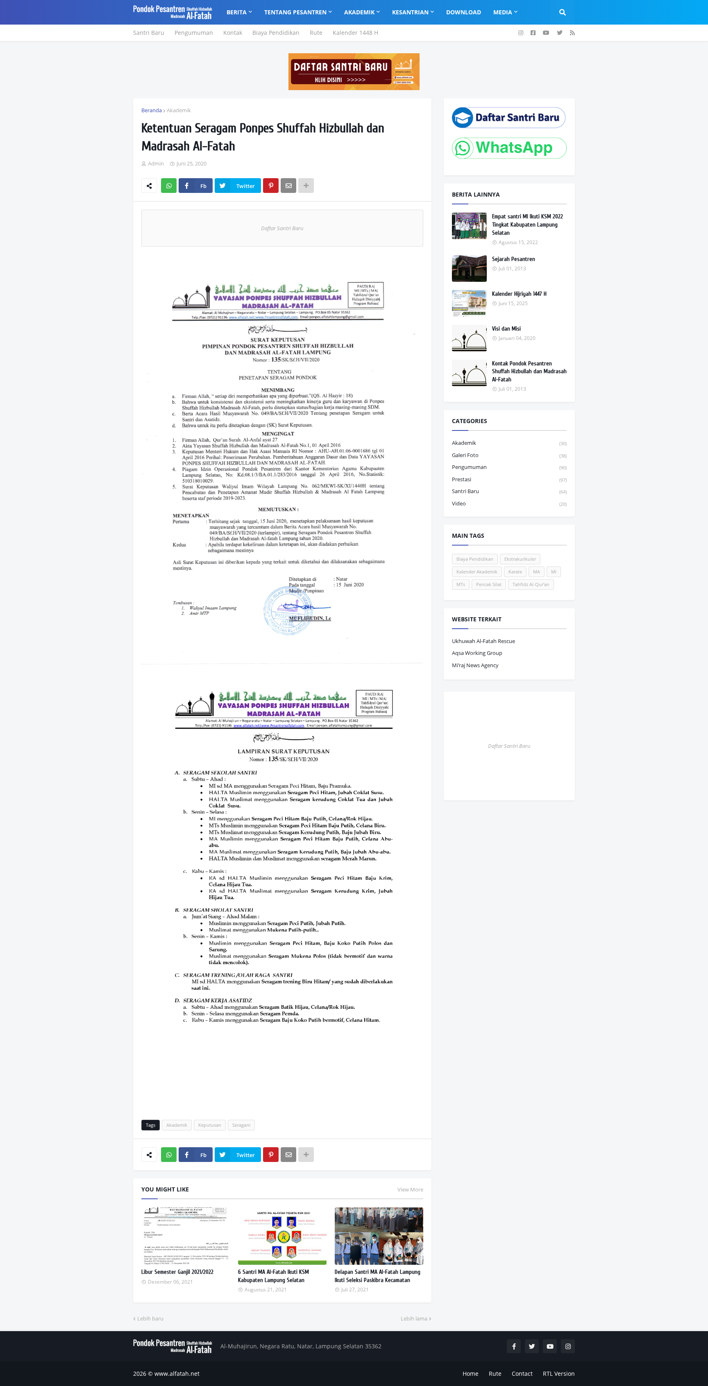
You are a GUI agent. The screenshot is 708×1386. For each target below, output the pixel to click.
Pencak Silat (489, 584)
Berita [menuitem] (237, 12)
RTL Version (559, 1373)
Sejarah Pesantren (513, 259)
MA (536, 571)
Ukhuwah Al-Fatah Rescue (483, 641)
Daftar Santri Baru (282, 228)
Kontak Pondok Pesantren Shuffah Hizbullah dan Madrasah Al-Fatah (529, 371)
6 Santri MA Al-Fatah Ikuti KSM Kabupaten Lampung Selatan (273, 1276)
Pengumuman (194, 32)
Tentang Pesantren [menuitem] (295, 12)
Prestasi (509, 479)
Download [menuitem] (463, 12)
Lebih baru (150, 1318)
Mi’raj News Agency (475, 665)
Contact (522, 1373)
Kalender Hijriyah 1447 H (519, 293)
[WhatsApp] (169, 185)
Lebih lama (414, 1318)
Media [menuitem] (502, 12)
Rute (316, 32)
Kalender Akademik (476, 571)
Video (509, 503)
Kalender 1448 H (355, 32)
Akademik (179, 110)
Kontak (232, 32)
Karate (515, 571)
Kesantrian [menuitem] (410, 12)
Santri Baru (148, 32)
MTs (460, 584)
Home (471, 1373)
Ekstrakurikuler (520, 559)
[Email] (288, 185)
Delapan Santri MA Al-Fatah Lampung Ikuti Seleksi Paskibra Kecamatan (377, 1276)
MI (553, 571)
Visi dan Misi (506, 328)
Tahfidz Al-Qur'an (531, 584)
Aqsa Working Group (477, 653)
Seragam (241, 1125)
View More (410, 1189)
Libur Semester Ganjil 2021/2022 (177, 1271)
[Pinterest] (271, 185)
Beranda (151, 110)
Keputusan (209, 1125)
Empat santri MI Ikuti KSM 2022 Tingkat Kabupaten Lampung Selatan (527, 224)
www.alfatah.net (177, 1373)
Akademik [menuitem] (359, 12)
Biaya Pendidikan (276, 32)
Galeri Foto (509, 455)
